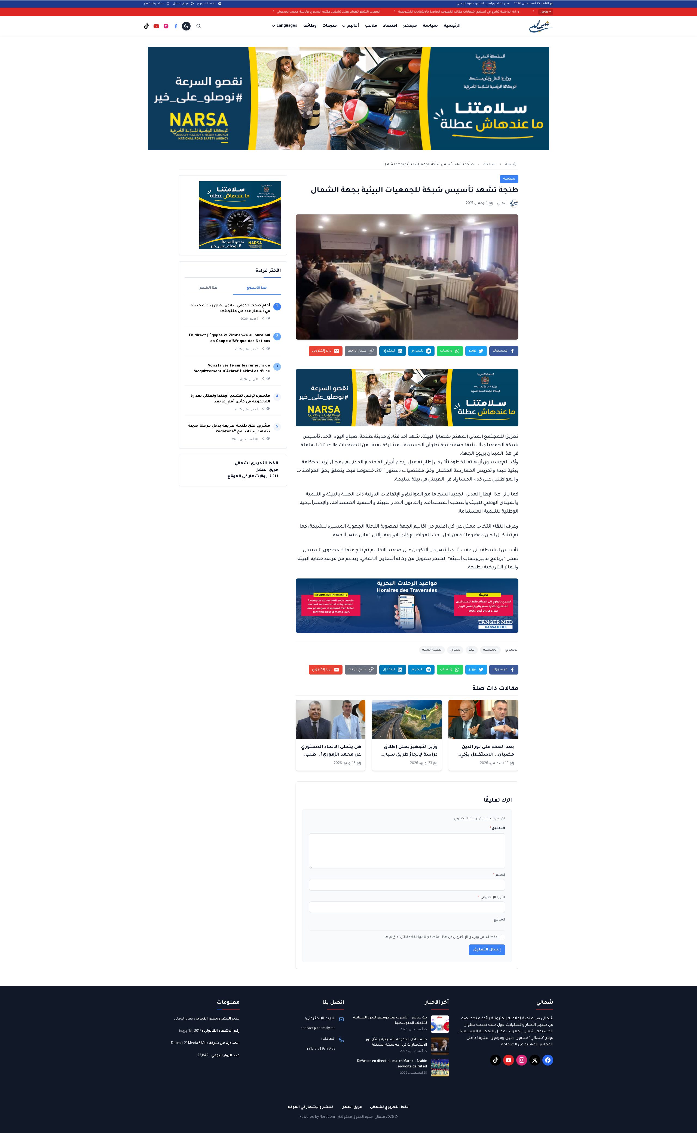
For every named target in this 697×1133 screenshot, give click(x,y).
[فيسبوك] (176, 26)
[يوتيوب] (156, 26)
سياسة (430, 26)
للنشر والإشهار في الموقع (253, 477)
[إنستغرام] (166, 26)
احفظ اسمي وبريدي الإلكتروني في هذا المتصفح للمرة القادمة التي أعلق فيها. (441, 937)
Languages (287, 26)
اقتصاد (390, 26)
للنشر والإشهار (154, 3)
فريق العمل (181, 3)
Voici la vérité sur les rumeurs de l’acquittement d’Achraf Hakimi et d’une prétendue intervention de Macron (231, 369)
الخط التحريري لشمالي (256, 463)
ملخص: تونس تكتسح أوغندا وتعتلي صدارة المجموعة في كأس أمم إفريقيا (230, 399)
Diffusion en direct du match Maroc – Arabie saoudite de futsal (392, 1064)
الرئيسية (452, 26)
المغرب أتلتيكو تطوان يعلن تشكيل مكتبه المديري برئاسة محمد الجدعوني (419, 12)
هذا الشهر (209, 288)
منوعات (329, 26)
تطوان (455, 650)
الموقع (499, 920)
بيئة (472, 650)
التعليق (497, 828)
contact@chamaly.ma (318, 1028)
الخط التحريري (207, 3)
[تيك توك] (146, 26)
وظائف (309, 26)
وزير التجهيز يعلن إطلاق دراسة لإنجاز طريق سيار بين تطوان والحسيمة (411, 755)
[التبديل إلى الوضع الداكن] (186, 26)
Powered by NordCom (317, 1117)
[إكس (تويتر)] (534, 1060)
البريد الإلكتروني (491, 898)
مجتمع (410, 26)
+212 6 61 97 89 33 (321, 1049)
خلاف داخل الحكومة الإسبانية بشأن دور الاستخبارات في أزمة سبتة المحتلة (396, 1042)
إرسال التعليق (487, 950)
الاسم (499, 875)
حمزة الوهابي (183, 1019)
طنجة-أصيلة (432, 650)
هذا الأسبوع (257, 288)
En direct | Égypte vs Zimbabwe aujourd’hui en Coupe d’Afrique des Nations (229, 338)
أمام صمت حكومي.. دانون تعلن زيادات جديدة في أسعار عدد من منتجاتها (230, 308)
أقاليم (353, 26)
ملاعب (371, 26)
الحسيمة (490, 650)
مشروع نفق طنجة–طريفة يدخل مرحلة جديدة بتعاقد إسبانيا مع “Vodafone (229, 429)
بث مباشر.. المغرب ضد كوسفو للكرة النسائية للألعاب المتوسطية (390, 1020)
